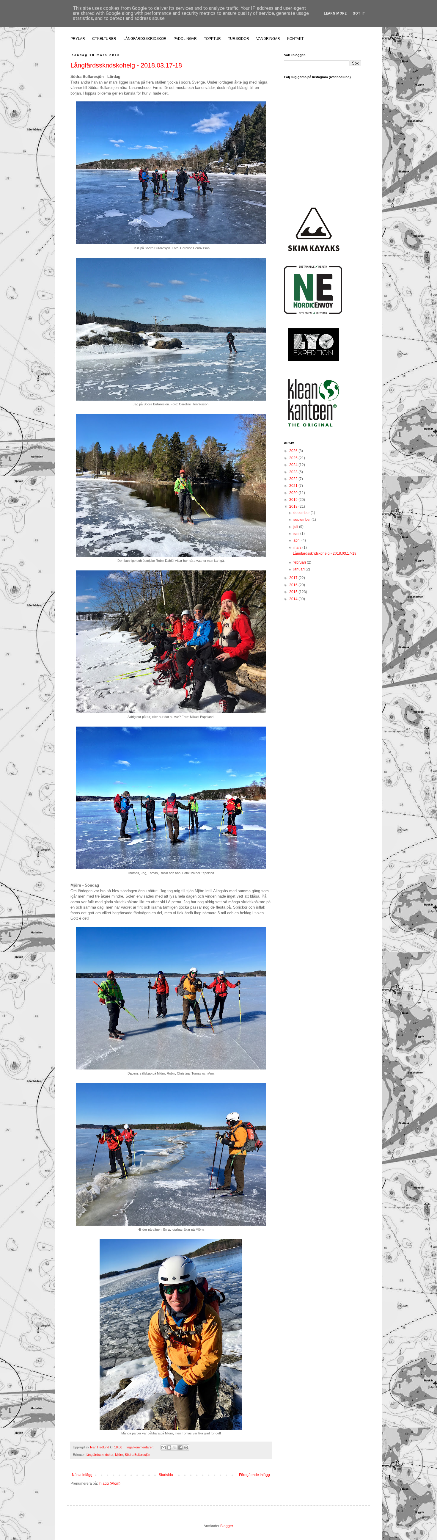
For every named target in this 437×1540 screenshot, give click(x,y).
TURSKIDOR (238, 39)
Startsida (166, 1475)
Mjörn (119, 1454)
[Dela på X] (175, 1447)
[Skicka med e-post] (163, 1447)
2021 (293, 486)
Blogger (226, 1526)
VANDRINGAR (268, 39)
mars (297, 547)
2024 (293, 465)
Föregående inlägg (254, 1475)
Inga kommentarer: (140, 1447)
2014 (293, 599)
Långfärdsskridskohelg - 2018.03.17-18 (126, 65)
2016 (293, 585)
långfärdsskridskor (100, 1454)
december (302, 513)
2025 (293, 458)
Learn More (335, 13)
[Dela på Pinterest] (186, 1447)
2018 (293, 506)
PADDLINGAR (185, 39)
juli (296, 527)
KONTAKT (295, 39)
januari (299, 569)
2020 (293, 493)
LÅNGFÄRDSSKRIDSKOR (144, 39)
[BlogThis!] (169, 1447)
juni (296, 533)
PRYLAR (77, 39)
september (302, 519)
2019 (293, 500)
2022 (293, 479)
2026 (293, 451)
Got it (359, 13)
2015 (293, 592)
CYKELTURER (104, 39)
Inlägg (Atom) (109, 1483)
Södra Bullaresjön (137, 1454)
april (297, 540)
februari (300, 562)
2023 (293, 472)
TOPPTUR (212, 39)
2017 (293, 578)
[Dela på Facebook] (180, 1447)
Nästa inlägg (82, 1475)
